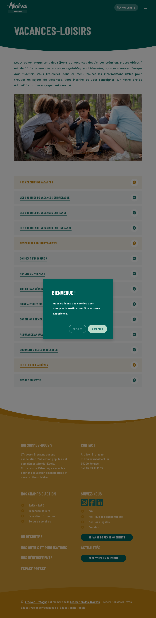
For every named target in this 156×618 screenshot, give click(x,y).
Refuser (77, 329)
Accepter (97, 329)
